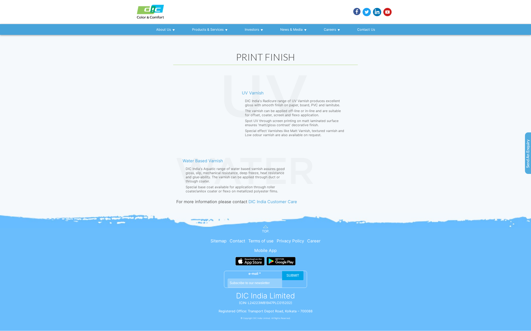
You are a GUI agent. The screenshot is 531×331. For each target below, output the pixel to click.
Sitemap (219, 240)
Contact (237, 240)
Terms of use (261, 240)
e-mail (254, 273)
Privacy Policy (290, 240)
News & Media (291, 29)
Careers (330, 29)
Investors (252, 29)
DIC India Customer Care (272, 201)
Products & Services (208, 29)
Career (313, 240)
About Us (163, 29)
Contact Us (366, 29)
